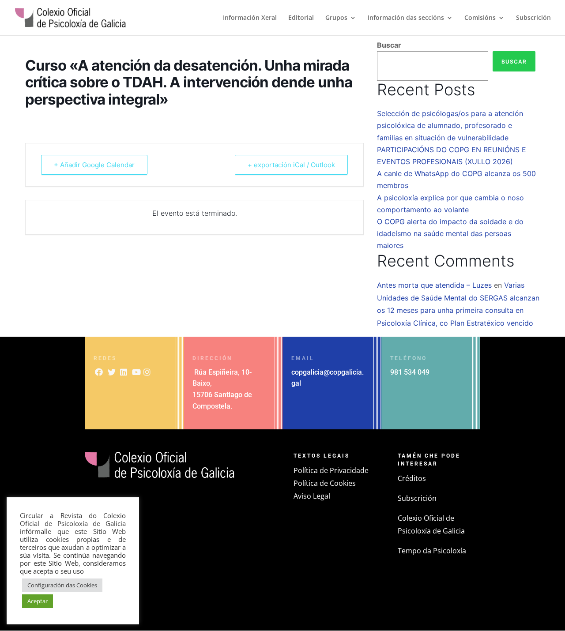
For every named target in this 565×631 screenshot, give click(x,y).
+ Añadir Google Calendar (94, 165)
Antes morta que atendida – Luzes (434, 285)
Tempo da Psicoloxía (432, 551)
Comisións (480, 18)
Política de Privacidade (331, 470)
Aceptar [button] (37, 601)
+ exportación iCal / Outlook (291, 165)
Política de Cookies (325, 483)
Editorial (301, 18)
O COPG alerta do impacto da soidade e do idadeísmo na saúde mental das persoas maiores (450, 233)
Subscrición (533, 18)
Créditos (412, 478)
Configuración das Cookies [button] (62, 585)
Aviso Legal (312, 496)
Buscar (389, 45)
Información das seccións (406, 18)
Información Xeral (250, 18)
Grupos (336, 18)
